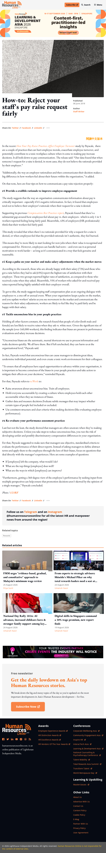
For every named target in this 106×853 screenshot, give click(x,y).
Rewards (6, 535)
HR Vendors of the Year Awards (53, 744)
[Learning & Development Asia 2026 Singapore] (53, 23)
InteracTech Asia (82, 744)
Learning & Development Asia (87, 748)
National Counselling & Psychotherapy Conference (86, 754)
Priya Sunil (8, 588)
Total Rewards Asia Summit (86, 764)
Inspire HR (79, 739)
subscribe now (30, 707)
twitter (15, 128)
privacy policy (79, 828)
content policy (79, 810)
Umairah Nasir (61, 588)
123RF (14, 492)
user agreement (80, 832)
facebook (26, 128)
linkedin (38, 128)
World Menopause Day (84, 773)
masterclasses (81, 784)
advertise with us (81, 801)
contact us (78, 806)
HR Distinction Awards (48, 735)
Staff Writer (78, 111)
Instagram (55, 512)
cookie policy (79, 815)
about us (77, 797)
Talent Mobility (81, 759)
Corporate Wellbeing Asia (85, 731)
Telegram (30, 512)
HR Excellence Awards (48, 739)
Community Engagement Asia (87, 735)
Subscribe (72, 5)
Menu (99, 4)
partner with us (80, 823)
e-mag (76, 819)
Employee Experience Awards (51, 731)
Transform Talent (82, 768)
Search (87, 4)
